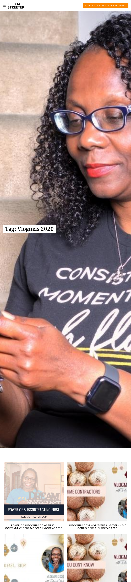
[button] (4, 6)
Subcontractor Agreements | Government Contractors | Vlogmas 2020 (97, 527)
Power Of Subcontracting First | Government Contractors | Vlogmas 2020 (33, 527)
